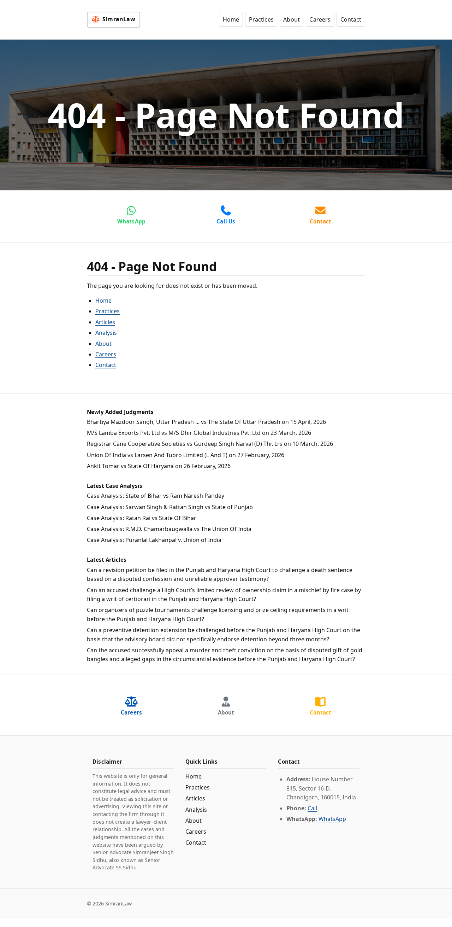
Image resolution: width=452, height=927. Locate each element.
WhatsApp (332, 819)
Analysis (106, 333)
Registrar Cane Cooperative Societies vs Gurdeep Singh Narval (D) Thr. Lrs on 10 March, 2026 (210, 444)
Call (312, 808)
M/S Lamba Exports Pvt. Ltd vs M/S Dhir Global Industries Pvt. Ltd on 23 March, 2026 (199, 433)
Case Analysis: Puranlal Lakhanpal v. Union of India (154, 540)
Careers (320, 19)
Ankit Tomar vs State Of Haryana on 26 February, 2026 (159, 466)
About (291, 19)
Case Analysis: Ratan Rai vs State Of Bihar (141, 518)
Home (231, 19)
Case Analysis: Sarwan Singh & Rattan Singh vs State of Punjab (170, 507)
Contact (351, 19)
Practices (261, 19)
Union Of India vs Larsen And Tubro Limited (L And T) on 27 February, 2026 (185, 455)
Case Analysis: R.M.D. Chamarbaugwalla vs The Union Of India (169, 529)
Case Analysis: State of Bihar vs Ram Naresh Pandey (155, 496)
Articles (105, 322)
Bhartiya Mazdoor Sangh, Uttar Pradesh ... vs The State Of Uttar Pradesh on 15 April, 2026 (206, 422)
